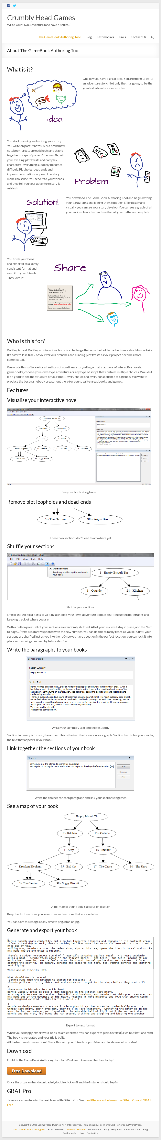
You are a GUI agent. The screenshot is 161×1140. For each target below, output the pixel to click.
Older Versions (132, 1129)
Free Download (56, 1129)
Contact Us (138, 37)
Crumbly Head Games (41, 17)
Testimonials (105, 37)
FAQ (106, 1129)
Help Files (116, 1129)
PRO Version (95, 1129)
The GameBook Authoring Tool (59, 37)
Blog (88, 37)
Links (122, 37)
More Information (76, 1129)
